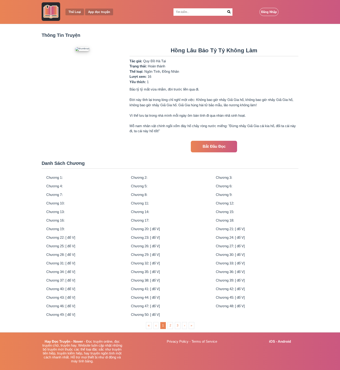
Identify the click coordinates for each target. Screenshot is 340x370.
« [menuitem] (149, 325)
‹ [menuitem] (156, 325)
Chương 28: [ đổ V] (60, 255)
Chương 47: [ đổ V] (145, 306)
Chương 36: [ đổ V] (230, 272)
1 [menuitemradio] (163, 325)
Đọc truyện (94, 341)
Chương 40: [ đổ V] (60, 289)
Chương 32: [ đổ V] (145, 263)
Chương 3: (224, 177)
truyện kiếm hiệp (69, 353)
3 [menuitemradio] (177, 325)
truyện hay (68, 345)
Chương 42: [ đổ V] (230, 289)
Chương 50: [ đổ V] (145, 315)
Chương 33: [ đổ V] (230, 263)
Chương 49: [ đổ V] (60, 315)
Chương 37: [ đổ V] (60, 280)
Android (284, 341)
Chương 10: (55, 203)
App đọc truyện (99, 12)
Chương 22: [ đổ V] (60, 237)
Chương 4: (54, 186)
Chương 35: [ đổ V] (145, 272)
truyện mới (55, 349)
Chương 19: (55, 229)
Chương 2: (139, 177)
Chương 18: (225, 220)
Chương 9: (224, 195)
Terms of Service (204, 341)
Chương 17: (140, 220)
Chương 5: (139, 186)
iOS (272, 341)
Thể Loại (74, 12)
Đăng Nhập (269, 12)
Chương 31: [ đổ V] (60, 263)
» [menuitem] (191, 325)
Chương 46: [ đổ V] (60, 306)
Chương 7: (54, 195)
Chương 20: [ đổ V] (145, 229)
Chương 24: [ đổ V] (230, 237)
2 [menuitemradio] (170, 325)
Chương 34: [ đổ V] (60, 272)
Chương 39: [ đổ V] (230, 280)
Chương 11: (140, 203)
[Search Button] (229, 12)
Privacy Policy (178, 341)
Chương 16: (55, 220)
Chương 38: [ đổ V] (145, 280)
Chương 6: (224, 186)
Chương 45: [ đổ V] (230, 297)
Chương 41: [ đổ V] (145, 289)
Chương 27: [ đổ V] (230, 246)
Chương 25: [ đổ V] (60, 246)
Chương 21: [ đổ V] (230, 229)
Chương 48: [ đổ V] (230, 306)
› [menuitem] (184, 325)
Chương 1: (54, 177)
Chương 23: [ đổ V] (145, 237)
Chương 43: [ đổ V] (60, 297)
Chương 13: (55, 212)
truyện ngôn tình (102, 353)
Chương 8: (139, 195)
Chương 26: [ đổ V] (145, 246)
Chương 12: (225, 203)
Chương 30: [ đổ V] (230, 255)
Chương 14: (140, 212)
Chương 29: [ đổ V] (145, 255)
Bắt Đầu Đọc (214, 146)
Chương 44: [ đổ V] (145, 297)
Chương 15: (225, 212)
